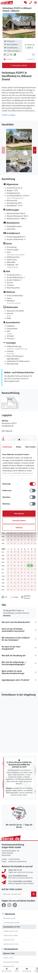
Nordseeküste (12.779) (11, 927)
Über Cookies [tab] (30, 447)
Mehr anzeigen (9, 115)
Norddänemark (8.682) (11, 923)
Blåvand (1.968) (8, 953)
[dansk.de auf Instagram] (9, 905)
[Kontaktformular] (25, 2)
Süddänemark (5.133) (10, 944)
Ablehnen (19, 527)
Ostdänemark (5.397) (10, 931)
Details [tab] (18, 447)
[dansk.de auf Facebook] (4, 905)
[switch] (33, 490)
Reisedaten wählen (19, 65)
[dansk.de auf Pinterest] (15, 905)
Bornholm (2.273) (9, 918)
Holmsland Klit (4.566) (11, 962)
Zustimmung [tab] (7, 447)
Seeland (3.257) (8, 940)
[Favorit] (33, 55)
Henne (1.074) (8, 958)
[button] (35, 2)
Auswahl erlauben (19, 520)
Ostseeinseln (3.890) (10, 935)
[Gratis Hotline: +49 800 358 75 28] (30, 2)
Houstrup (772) (8, 966)
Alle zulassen (19, 513)
